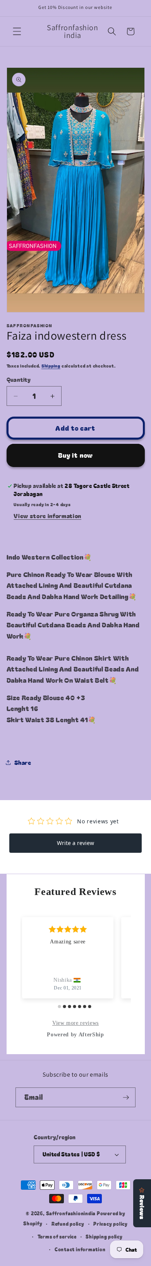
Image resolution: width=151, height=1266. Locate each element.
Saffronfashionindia (71, 1213)
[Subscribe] (126, 1097)
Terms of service (57, 1236)
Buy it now (75, 455)
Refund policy (67, 1223)
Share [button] (22, 762)
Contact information (80, 1249)
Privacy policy (110, 1223)
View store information (47, 515)
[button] (17, 31)
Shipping (50, 365)
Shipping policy (104, 1236)
